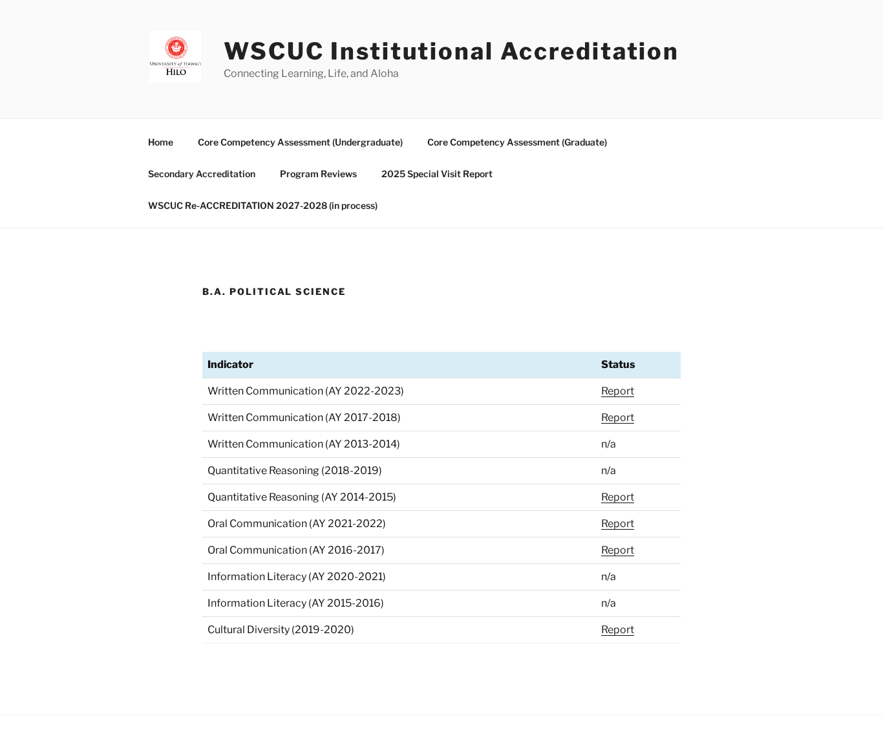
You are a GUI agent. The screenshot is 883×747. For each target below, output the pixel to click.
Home (160, 141)
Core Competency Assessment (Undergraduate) (300, 141)
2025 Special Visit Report (437, 173)
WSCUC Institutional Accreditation (451, 51)
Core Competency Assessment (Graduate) (517, 141)
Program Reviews (318, 173)
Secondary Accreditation (201, 173)
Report (617, 391)
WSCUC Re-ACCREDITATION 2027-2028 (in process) (263, 205)
